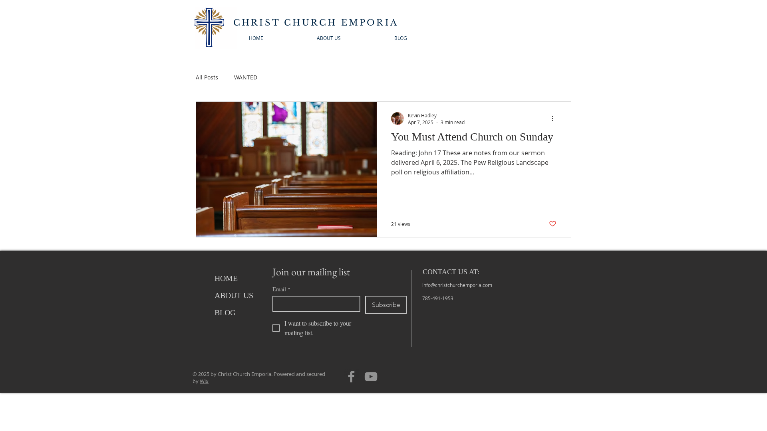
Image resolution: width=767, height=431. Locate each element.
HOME (226, 278)
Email (281, 289)
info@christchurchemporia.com (457, 285)
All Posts (207, 77)
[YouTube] (371, 376)
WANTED (245, 77)
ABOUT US (234, 295)
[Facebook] (351, 376)
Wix (204, 381)
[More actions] (555, 118)
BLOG (225, 312)
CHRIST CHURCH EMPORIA (315, 23)
